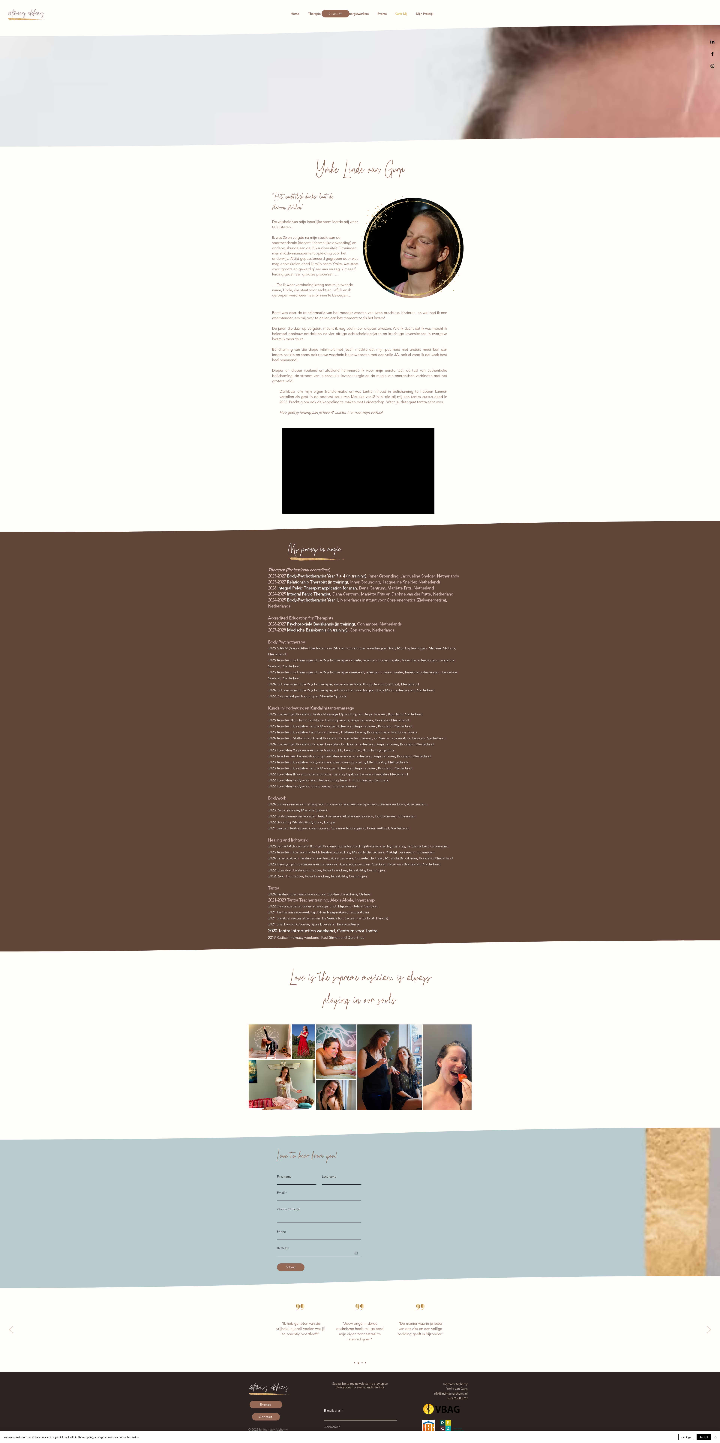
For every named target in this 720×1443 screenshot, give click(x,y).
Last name (329, 1176)
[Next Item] (465, 1067)
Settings (686, 1437)
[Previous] (11, 1330)
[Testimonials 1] (354, 1362)
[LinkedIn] (712, 41)
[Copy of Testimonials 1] (358, 1362)
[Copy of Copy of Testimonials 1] (361, 1362)
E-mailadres (332, 1410)
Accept (704, 1437)
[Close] (715, 1437)
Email (281, 1192)
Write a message (288, 1209)
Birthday (283, 1248)
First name (284, 1176)
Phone (281, 1231)
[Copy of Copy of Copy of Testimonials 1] (365, 1363)
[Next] (709, 1330)
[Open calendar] (356, 1253)
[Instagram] (712, 65)
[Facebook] (712, 53)
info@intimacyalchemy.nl (451, 1393)
